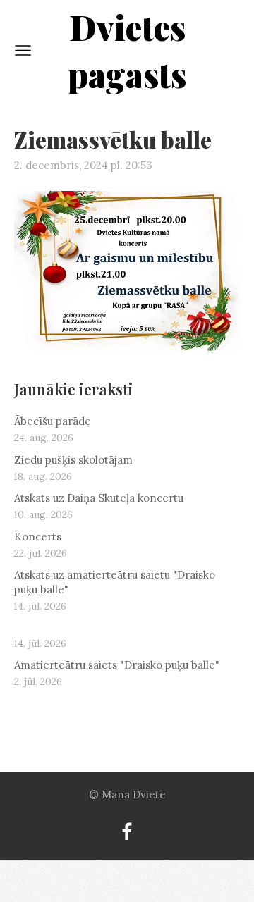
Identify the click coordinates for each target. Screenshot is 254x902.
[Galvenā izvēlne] (23, 50)
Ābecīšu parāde (52, 421)
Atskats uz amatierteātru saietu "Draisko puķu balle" (114, 582)
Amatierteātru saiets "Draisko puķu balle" (116, 665)
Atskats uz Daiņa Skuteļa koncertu (98, 498)
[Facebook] (127, 832)
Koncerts (37, 536)
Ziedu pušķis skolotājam (73, 460)
